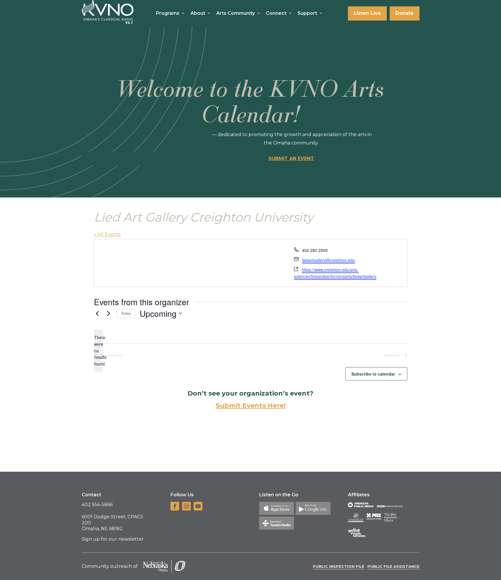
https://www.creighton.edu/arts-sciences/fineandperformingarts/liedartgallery (335, 273)
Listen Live (367, 13)
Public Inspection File (338, 566)
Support (307, 13)
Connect (276, 13)
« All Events (107, 234)
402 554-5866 (97, 504)
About (197, 13)
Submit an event (291, 158)
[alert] (98, 351)
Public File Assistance (393, 566)
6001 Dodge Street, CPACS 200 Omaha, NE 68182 (112, 523)
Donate (404, 13)
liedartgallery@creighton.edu (328, 260)
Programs (167, 13)
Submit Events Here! (251, 405)
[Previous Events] (97, 313)
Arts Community (235, 13)
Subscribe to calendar (373, 374)
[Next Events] (108, 313)
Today (126, 313)
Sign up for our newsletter (113, 539)
